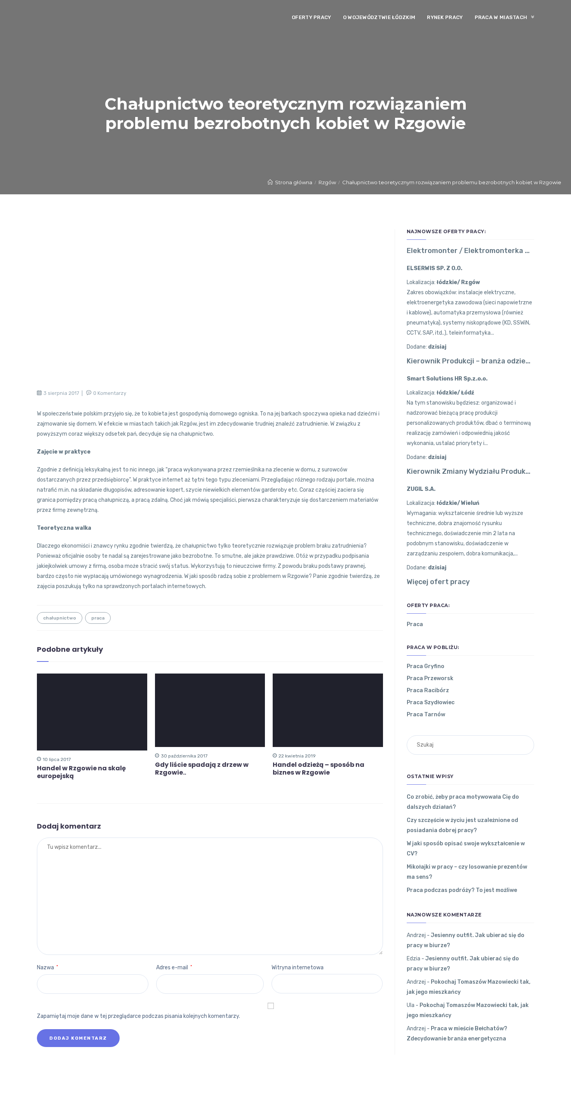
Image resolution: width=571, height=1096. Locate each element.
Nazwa (47, 967)
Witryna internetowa (298, 967)
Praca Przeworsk (430, 678)
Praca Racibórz (428, 690)
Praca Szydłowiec (430, 702)
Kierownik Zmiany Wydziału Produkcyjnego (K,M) (470, 471)
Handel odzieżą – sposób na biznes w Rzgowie (318, 769)
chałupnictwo (59, 618)
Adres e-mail (174, 967)
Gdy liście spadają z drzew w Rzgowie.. (202, 769)
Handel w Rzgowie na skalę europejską (81, 772)
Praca (415, 624)
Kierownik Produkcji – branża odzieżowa (470, 361)
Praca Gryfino (425, 666)
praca (97, 618)
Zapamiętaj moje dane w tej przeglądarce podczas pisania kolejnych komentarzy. (138, 1016)
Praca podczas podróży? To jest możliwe (462, 890)
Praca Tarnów (426, 714)
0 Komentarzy (109, 393)
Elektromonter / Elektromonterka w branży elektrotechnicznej (470, 250)
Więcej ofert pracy (438, 582)
